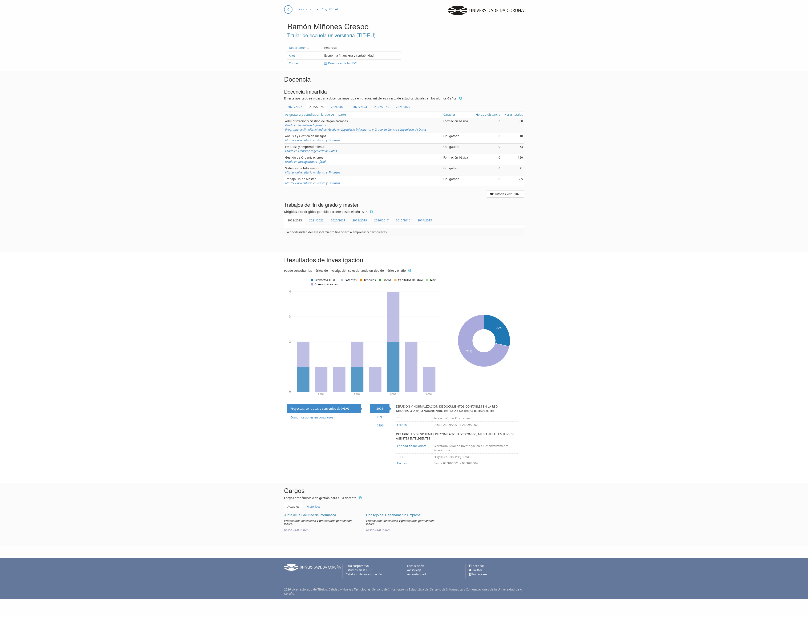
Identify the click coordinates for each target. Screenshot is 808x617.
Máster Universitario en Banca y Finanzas (312, 140)
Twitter (477, 570)
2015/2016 (403, 220)
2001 (379, 408)
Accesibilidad (416, 574)
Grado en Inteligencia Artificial (305, 162)
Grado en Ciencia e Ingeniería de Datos (311, 151)
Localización (415, 566)
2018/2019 (359, 220)
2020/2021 (338, 220)
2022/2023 (381, 107)
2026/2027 (294, 107)
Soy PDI (328, 9)
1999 (380, 417)
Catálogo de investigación (364, 574)
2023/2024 (359, 107)
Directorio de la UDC (342, 63)
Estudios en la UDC (359, 570)
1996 (380, 425)
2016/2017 (381, 220)
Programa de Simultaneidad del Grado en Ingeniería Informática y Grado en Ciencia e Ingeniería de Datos (355, 129)
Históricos (313, 506)
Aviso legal (414, 570)
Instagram (479, 574)
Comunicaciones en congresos (311, 417)
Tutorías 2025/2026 (507, 194)
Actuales (293, 506)
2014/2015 (424, 220)
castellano (308, 9)
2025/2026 (316, 107)
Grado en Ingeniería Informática (306, 125)
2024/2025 (338, 107)
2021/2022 (403, 107)
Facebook (477, 566)
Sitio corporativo (357, 566)
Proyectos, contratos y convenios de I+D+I (319, 408)
